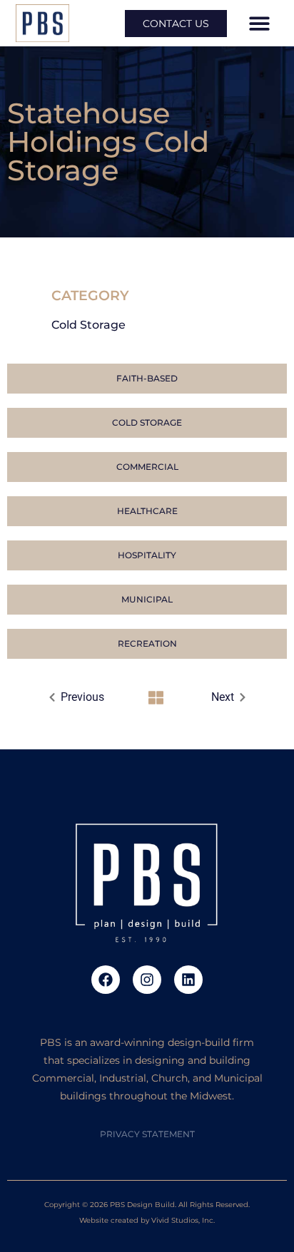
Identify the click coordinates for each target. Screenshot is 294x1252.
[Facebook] (105, 979)
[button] (259, 23)
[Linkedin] (188, 979)
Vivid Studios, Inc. (183, 1220)
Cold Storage (88, 325)
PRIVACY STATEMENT (147, 1134)
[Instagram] (147, 979)
